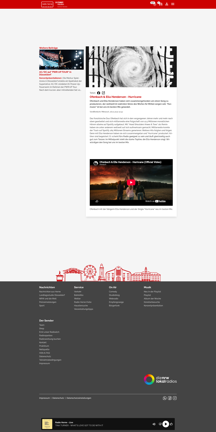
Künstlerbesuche (152, 302)
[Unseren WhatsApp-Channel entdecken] (165, 398)
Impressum (44, 363)
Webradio (113, 298)
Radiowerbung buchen (50, 339)
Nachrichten (47, 287)
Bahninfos (78, 295)
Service (79, 287)
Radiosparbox (45, 335)
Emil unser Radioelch (49, 332)
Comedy (113, 291)
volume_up (154, 424)
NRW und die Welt (47, 298)
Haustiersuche (81, 305)
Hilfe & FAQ (44, 353)
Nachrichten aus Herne (50, 291)
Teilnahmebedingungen (50, 360)
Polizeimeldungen (47, 302)
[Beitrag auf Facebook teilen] (98, 92)
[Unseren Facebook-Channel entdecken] (170, 398)
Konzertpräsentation (153, 305)
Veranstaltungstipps (83, 309)
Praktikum (44, 346)
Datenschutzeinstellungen (79, 398)
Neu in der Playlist (152, 291)
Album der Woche (152, 298)
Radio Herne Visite (82, 302)
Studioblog (114, 295)
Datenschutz (45, 356)
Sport (41, 305)
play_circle (166, 424)
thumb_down (160, 424)
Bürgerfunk (114, 305)
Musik (147, 287)
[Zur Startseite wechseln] (47, 4)
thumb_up (171, 424)
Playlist (147, 295)
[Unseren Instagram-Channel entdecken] (175, 398)
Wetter (77, 298)
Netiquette (44, 349)
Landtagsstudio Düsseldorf (52, 295)
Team (41, 325)
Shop (41, 328)
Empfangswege (116, 302)
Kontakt (42, 342)
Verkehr (77, 291)
